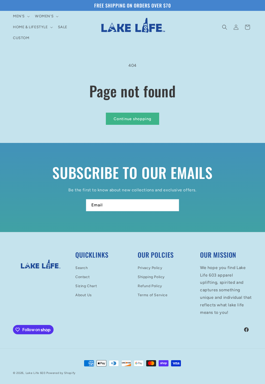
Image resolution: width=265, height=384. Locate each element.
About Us (83, 295)
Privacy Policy (150, 268)
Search (81, 268)
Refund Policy (150, 286)
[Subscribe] (173, 205)
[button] (21, 16)
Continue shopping (132, 119)
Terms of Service (153, 295)
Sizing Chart (86, 286)
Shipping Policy (151, 277)
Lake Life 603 (36, 373)
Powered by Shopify (61, 373)
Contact (82, 277)
